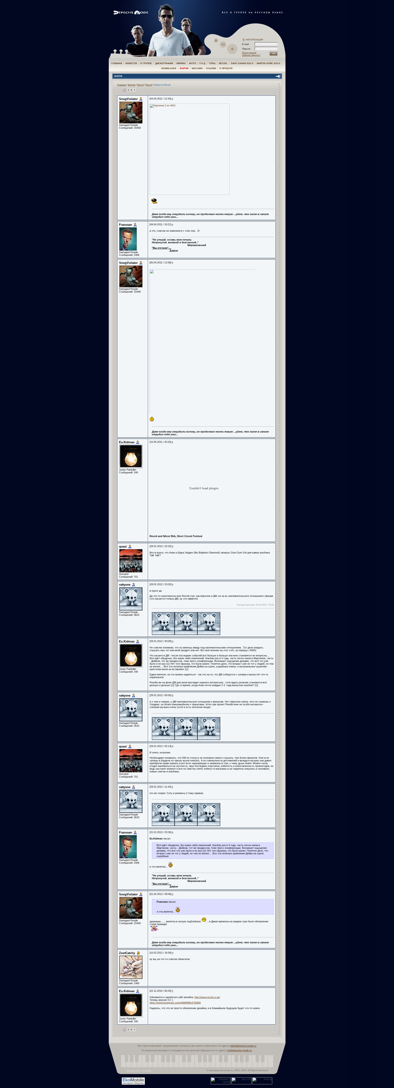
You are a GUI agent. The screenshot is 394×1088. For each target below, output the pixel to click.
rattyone (124, 584)
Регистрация (249, 52)
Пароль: (248, 48)
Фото (192, 63)
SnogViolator (128, 99)
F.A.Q (202, 63)
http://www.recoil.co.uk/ (207, 997)
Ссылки (211, 68)
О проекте (226, 68)
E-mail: (245, 44)
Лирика (181, 63)
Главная (116, 63)
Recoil (223, 63)
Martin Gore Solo (268, 63)
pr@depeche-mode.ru (239, 1050)
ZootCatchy (127, 953)
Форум (184, 68)
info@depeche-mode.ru (243, 1045)
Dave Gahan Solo (242, 63)
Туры (212, 63)
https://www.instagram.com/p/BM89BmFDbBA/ (175, 1002)
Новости (131, 63)
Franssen (125, 224)
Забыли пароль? (251, 55)
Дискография (164, 63)
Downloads (168, 68)
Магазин (197, 68)
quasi (123, 546)
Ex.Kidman (127, 442)
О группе (146, 63)
